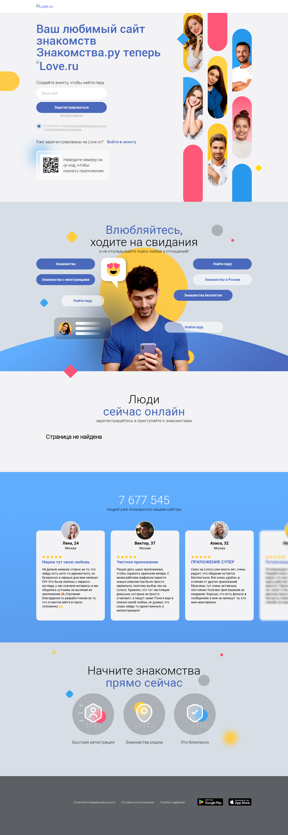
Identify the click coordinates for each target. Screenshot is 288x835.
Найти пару (82, 301)
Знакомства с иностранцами (65, 279)
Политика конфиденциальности (94, 802)
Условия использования (137, 802)
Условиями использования (63, 129)
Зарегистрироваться (71, 107)
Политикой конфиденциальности (84, 126)
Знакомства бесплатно (203, 295)
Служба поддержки (172, 802)
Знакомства (66, 264)
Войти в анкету (121, 142)
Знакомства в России (222, 279)
